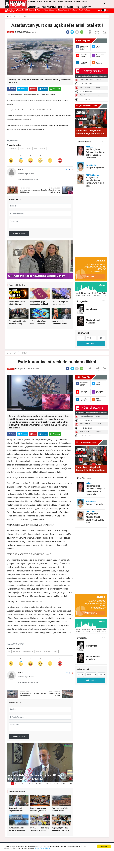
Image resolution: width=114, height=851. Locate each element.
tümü (103, 301)
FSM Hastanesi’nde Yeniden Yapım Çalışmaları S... (60, 810)
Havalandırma (28, 651)
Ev (9, 651)
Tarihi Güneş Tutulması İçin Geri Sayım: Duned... (18, 304)
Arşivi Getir (90, 343)
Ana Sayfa (12, 16)
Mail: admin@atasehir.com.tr (28, 179)
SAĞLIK (70, 7)
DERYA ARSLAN (92, 175)
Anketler (40, 10)
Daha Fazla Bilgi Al (42, 848)
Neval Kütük (91, 165)
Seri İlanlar (74, 10)
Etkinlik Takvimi (84, 10)
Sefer (29, 148)
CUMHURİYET (18, 644)
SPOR (76, 7)
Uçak (22, 148)
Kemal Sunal (92, 309)
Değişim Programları (95, 168)
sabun (55, 651)
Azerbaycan (12, 148)
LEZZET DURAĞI (34, 7)
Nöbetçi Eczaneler (50, 10)
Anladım (104, 846)
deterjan (47, 651)
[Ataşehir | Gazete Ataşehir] (16, 3)
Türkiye (42, 148)
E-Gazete (30, 10)
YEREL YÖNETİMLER (49, 7)
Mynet (15, 140)
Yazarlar (21, 10)
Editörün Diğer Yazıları (26, 173)
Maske (38, 651)
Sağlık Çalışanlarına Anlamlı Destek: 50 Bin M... (61, 830)
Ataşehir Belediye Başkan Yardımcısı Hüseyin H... (16, 810)
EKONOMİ (61, 7)
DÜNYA (24, 16)
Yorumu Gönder (19, 233)
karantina (16, 651)
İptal (35, 148)
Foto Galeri (11, 10)
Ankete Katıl (91, 276)
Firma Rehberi (63, 10)
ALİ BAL (89, 147)
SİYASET (83, 7)
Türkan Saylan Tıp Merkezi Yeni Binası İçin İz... (17, 830)
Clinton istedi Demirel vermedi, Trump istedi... (18, 323)
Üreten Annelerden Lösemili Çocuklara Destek (38, 810)
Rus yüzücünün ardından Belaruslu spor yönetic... (59, 323)
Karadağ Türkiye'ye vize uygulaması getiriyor (60, 304)
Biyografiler (9, 12)
